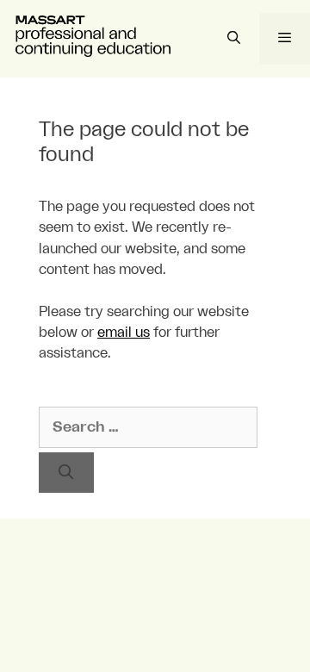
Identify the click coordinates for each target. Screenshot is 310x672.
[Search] (66, 473)
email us (123, 332)
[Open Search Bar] (233, 39)
